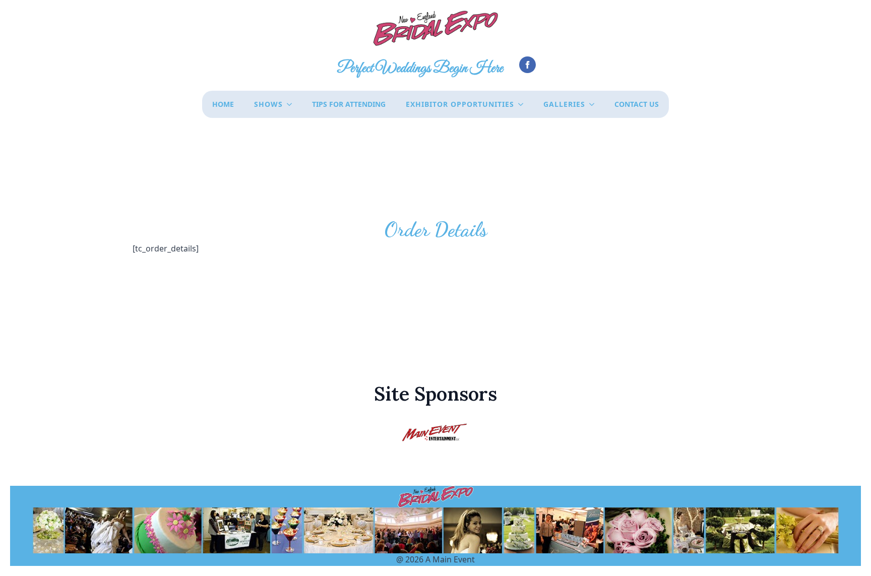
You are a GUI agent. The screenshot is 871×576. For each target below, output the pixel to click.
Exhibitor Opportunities (460, 104)
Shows (268, 104)
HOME (223, 104)
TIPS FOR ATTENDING (349, 104)
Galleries (564, 104)
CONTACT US (636, 104)
